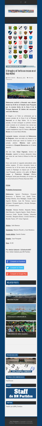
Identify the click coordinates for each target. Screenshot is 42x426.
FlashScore (9, 381)
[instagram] (29, 2)
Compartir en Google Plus (18, 274)
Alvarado (31, 77)
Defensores (9, 79)
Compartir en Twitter (16, 267)
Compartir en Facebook (17, 261)
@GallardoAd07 (26, 250)
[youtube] (34, 2)
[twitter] (25, 2)
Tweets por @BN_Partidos (14, 406)
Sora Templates (14, 421)
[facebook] (21, 2)
